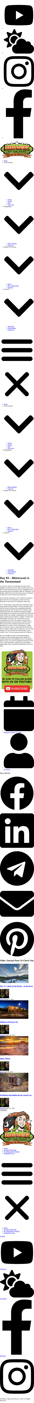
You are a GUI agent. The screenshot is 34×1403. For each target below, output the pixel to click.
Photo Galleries (12, 243)
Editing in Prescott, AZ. (9, 1022)
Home (5, 161)
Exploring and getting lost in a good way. (16, 1095)
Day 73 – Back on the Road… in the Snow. (16, 986)
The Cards (11, 205)
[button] (17, 367)
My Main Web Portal (10, 1150)
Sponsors (10, 287)
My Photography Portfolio (11, 1152)
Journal (10, 201)
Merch (9, 284)
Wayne (2, 999)
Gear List (10, 245)
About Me (11, 326)
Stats (9, 203)
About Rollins (12, 328)
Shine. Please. (5, 1059)
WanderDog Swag (9, 1153)
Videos (10, 199)
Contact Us (11, 330)
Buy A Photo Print (13, 286)
